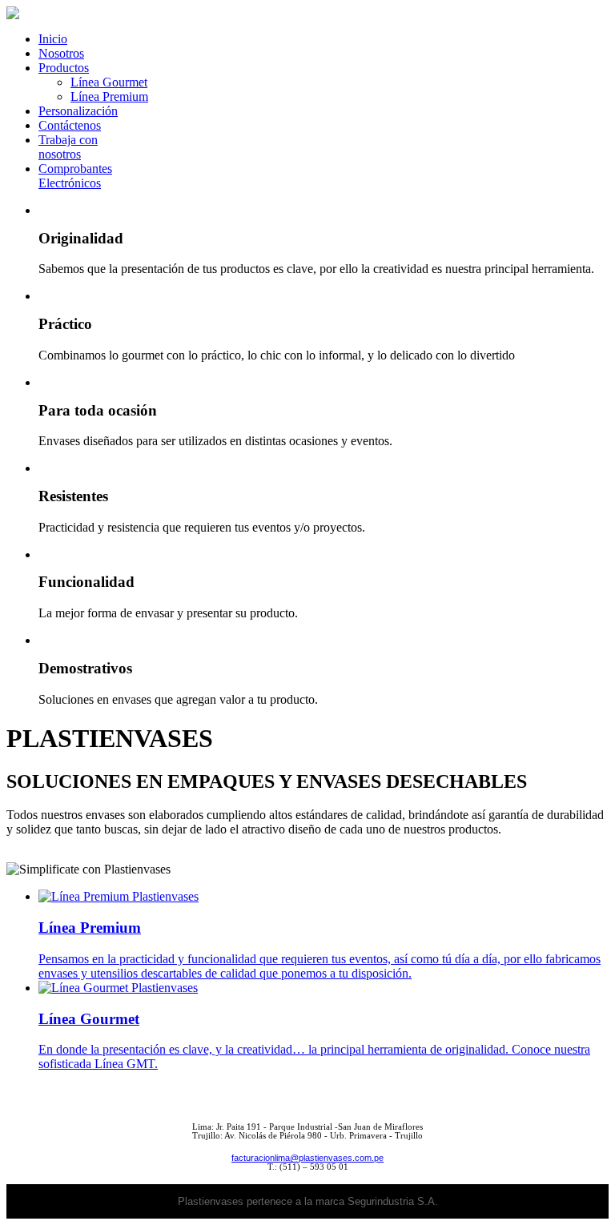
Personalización (78, 111)
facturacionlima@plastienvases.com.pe (307, 1158)
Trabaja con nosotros (68, 147)
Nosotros (61, 53)
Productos (63, 67)
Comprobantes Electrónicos (75, 176)
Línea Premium (109, 96)
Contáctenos (69, 125)
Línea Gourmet (108, 82)
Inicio (52, 39)
